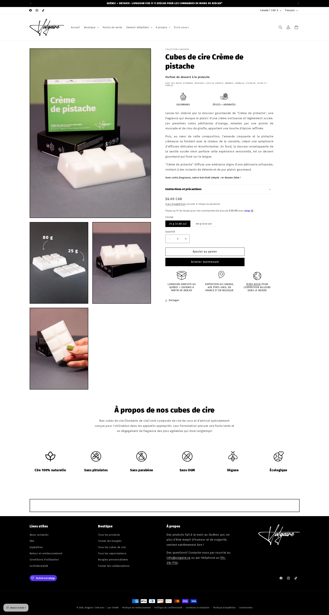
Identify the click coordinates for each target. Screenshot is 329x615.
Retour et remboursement (46, 553)
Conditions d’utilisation (198, 607)
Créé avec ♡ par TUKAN (107, 607)
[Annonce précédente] (30, 3)
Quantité (170, 231)
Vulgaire (89, 607)
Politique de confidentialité (168, 607)
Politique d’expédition (224, 607)
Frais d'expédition (175, 204)
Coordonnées (245, 607)
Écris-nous (253, 284)
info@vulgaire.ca (178, 557)
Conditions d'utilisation (44, 559)
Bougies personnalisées (113, 559)
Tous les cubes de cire (112, 547)
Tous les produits (109, 534)
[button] (91, 27)
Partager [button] (174, 300)
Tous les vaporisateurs (112, 553)
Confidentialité (39, 565)
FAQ (32, 540)
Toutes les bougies (109, 540)
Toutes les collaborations (114, 565)
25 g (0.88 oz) (178, 223)
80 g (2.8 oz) (206, 224)
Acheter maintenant (205, 262)
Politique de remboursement (136, 607)
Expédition (36, 547)
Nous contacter (39, 534)
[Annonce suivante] (298, 3)
